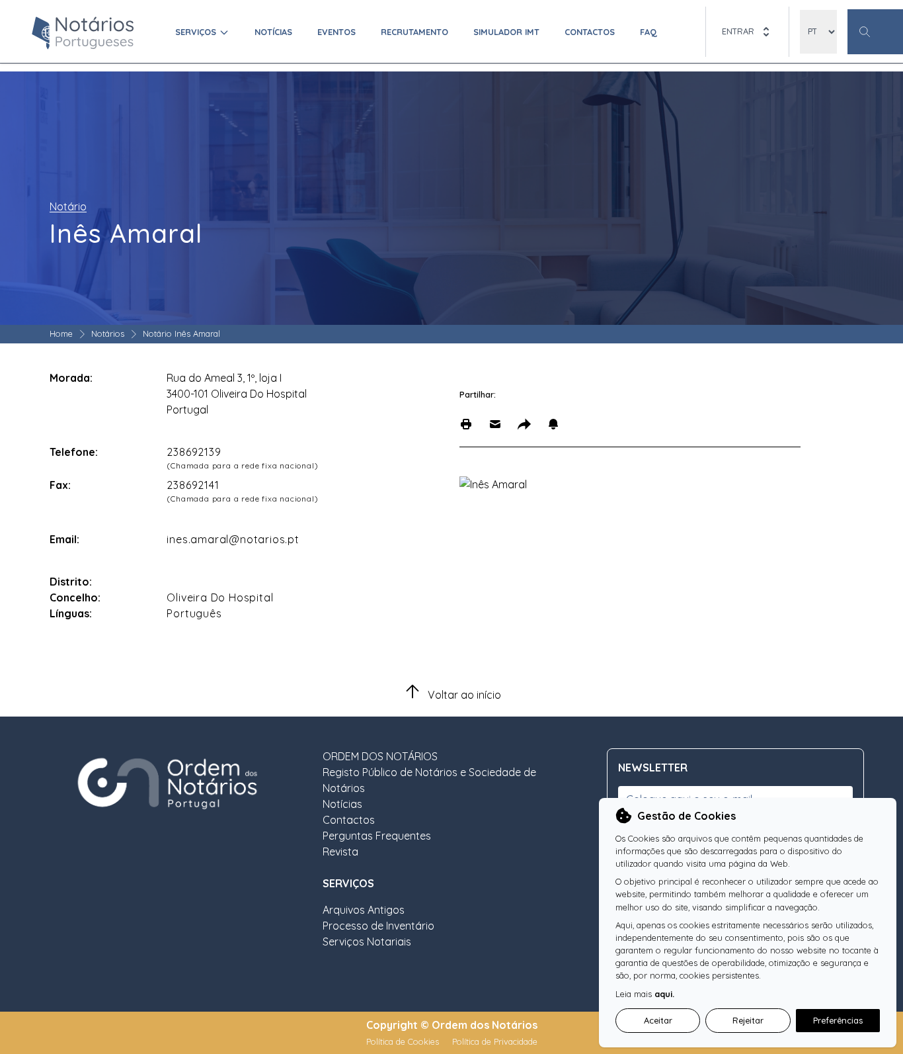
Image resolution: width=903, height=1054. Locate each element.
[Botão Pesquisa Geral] (875, 31)
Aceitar (658, 1020)
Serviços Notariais (367, 941)
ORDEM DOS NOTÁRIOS (380, 756)
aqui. (664, 993)
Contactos (590, 31)
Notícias (273, 31)
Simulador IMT (506, 31)
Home (61, 333)
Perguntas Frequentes (377, 835)
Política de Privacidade (494, 1041)
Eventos (336, 31)
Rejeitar (748, 1020)
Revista (340, 851)
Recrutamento (414, 31)
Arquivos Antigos (364, 909)
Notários (107, 333)
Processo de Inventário (378, 925)
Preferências (838, 1020)
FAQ (648, 31)
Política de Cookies (404, 1041)
